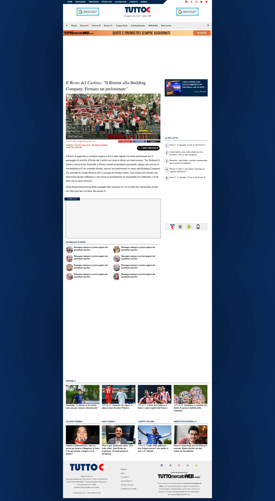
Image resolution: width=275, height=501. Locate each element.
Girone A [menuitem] (84, 25)
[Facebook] (186, 2)
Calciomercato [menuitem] (138, 25)
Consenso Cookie (128, 489)
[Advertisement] (186, 343)
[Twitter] (191, 2)
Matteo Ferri (73, 147)
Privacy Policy (127, 485)
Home (69, 2)
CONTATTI (133, 2)
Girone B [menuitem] (96, 25)
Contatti (125, 477)
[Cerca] (208, 26)
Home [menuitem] (74, 25)
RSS (122, 473)
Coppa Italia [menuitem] (122, 25)
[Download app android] (207, 2)
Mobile (124, 469)
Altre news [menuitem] (166, 25)
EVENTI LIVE (107, 2)
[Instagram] (197, 2)
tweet (153, 141)
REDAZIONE (80, 2)
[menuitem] (66, 26)
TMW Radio (94, 2)
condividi (139, 141)
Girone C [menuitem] (108, 25)
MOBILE (144, 2)
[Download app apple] (201, 2)
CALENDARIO (120, 2)
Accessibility (126, 481)
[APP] (173, 226)
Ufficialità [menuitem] (153, 25)
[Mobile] (198, 226)
